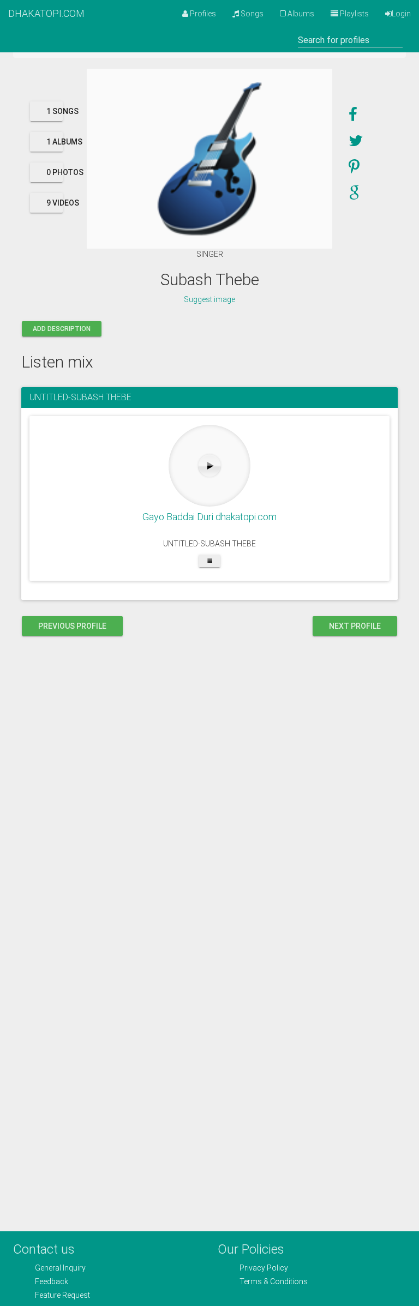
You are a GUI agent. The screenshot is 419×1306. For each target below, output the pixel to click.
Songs (251, 13)
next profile (355, 626)
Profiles (202, 13)
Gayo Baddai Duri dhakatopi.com (209, 516)
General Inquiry (60, 1267)
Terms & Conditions (274, 1281)
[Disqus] (209, 788)
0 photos (54, 172)
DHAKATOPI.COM (46, 13)
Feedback (51, 1281)
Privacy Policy (264, 1267)
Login (401, 13)
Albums (300, 13)
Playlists (353, 13)
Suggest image (209, 299)
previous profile (72, 626)
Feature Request (62, 1295)
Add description (62, 329)
